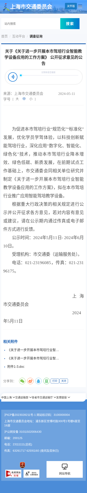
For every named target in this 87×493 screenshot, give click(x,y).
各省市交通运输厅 (42, 397)
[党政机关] (22, 465)
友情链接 (61, 397)
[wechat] (22, 381)
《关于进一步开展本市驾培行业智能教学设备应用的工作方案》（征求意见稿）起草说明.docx (34, 358)
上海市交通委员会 (31, 7)
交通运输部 (21, 397)
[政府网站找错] (13, 474)
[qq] (38, 381)
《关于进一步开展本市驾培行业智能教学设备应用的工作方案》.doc (34, 350)
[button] (8, 397)
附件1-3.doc (15, 366)
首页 (4, 36)
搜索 (70, 23)
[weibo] (30, 381)
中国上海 (6, 397)
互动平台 (18, 36)
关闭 (63, 381)
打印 (54, 381)
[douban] (46, 381)
